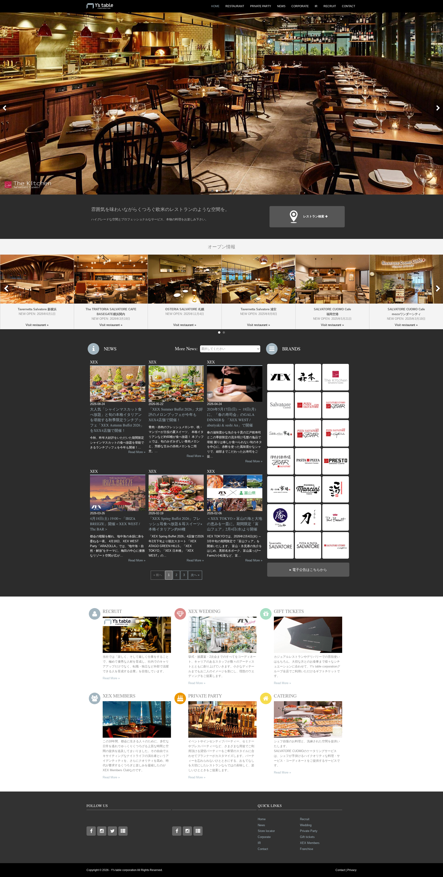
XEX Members (310, 843)
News (261, 825)
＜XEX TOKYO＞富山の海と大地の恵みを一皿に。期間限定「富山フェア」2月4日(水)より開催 (234, 523)
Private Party (308, 831)
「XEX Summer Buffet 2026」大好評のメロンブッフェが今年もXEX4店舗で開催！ (176, 414)
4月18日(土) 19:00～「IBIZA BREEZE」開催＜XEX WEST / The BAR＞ (115, 523)
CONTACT (348, 6)
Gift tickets (307, 837)
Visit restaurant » (37, 325)
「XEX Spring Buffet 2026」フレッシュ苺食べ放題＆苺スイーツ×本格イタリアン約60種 (175, 523)
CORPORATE (300, 6)
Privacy (351, 870)
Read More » (136, 452)
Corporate (264, 837)
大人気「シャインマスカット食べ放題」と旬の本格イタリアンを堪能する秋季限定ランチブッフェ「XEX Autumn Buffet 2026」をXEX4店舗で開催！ (117, 420)
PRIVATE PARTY (260, 6)
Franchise (306, 849)
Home (262, 819)
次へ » (195, 575)
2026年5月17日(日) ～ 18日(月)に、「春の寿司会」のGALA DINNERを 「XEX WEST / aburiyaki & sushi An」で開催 (231, 417)
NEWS (281, 6)
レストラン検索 (314, 216)
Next (437, 288)
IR (316, 6)
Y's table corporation (124, 870)
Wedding (305, 825)
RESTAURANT (234, 6)
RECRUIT (329, 6)
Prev (5, 105)
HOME (215, 6)
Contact (263, 849)
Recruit (304, 819)
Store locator (266, 831)
